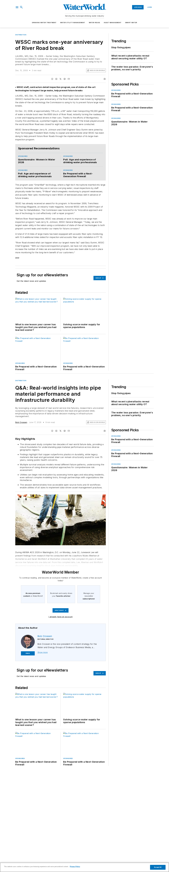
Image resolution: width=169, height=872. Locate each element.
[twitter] (60, 79)
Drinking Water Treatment (44, 22)
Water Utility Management (72, 22)
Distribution (20, 35)
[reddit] (64, 79)
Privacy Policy (75, 866)
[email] (69, 79)
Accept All (157, 867)
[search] (21, 7)
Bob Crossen (21, 422)
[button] (17, 7)
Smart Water (131, 22)
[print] (104, 79)
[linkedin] (56, 79)
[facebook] (52, 79)
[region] (84, 867)
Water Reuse (94, 22)
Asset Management (112, 22)
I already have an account (61, 617)
